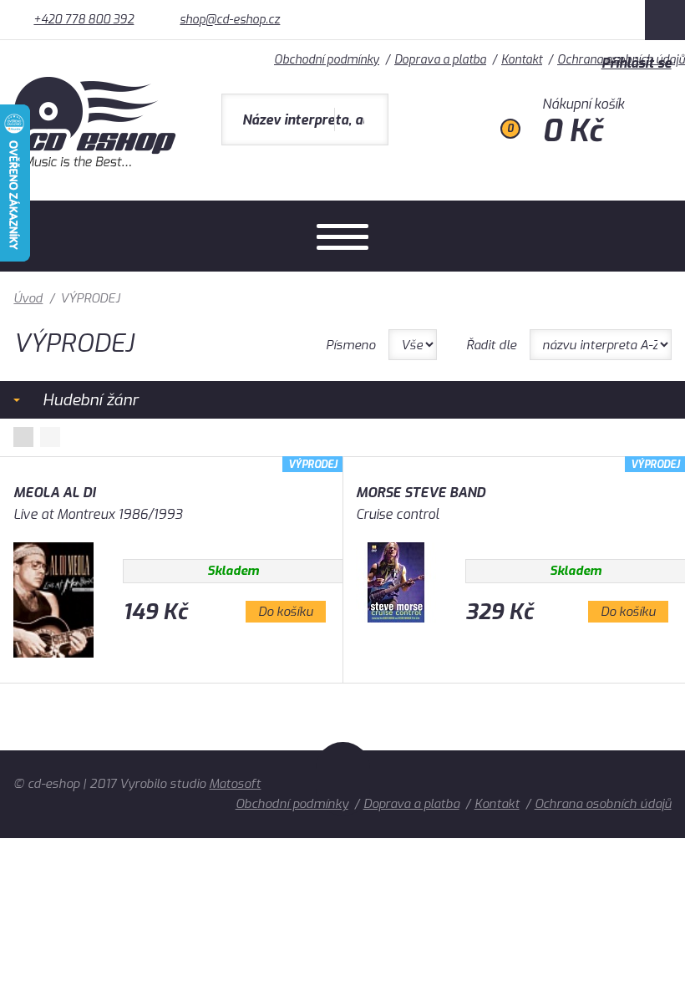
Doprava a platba (411, 803)
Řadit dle (491, 345)
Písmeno (350, 345)
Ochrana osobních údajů (603, 803)
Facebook (665, 20)
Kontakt (497, 803)
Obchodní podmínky (292, 803)
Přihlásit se (636, 63)
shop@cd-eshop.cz (230, 20)
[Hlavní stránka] (96, 162)
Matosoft (235, 783)
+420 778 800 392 (83, 20)
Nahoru (343, 779)
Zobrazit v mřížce (23, 437)
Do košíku (285, 611)
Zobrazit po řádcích (50, 437)
